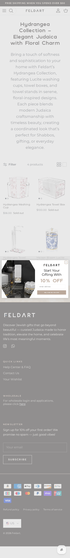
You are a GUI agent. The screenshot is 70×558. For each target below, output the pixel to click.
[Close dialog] (66, 262)
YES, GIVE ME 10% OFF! (51, 292)
